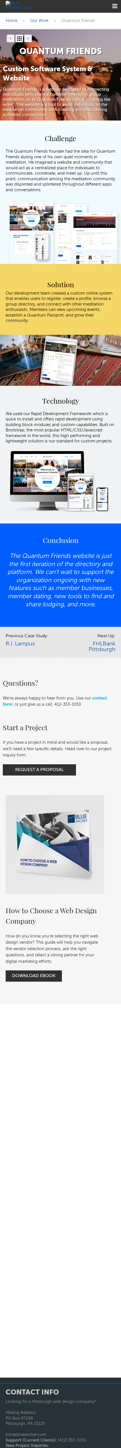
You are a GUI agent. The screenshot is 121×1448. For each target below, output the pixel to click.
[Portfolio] (19, 38)
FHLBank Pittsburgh (102, 646)
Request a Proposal (39, 770)
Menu (114, 6)
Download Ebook (33, 976)
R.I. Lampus (20, 644)
